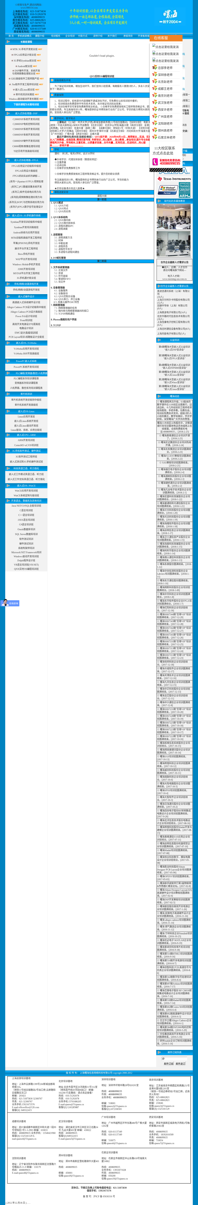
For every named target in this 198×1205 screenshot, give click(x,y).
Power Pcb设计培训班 (26, 316)
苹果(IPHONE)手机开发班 (26, 243)
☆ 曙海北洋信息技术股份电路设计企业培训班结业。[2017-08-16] (173, 822)
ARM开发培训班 (26, 440)
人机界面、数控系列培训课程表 (26, 388)
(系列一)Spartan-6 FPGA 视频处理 (26, 181)
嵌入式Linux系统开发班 (26, 421)
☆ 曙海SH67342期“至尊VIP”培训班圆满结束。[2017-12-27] (174, 629)
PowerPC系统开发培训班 (26, 367)
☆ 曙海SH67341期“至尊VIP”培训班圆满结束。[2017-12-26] (174, 636)
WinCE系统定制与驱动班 (26, 495)
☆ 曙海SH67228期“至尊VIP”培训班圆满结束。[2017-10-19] (174, 717)
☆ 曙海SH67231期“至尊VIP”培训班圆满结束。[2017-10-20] (174, 710)
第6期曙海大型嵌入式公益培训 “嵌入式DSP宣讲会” (174, 348)
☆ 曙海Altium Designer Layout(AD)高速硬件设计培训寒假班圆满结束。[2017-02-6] (174, 893)
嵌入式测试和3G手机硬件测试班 (26, 461)
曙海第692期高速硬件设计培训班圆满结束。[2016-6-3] (174, 1015)
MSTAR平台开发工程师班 (26, 273)
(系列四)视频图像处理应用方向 (26, 197)
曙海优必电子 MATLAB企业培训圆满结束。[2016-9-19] (174, 942)
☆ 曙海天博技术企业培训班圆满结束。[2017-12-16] (173, 677)
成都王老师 (165, 88)
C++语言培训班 (26, 515)
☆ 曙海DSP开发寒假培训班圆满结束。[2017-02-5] (173, 901)
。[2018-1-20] (171, 513)
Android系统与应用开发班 (26, 232)
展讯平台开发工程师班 (26, 248)
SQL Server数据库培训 (26, 534)
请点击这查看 (85, 1092)
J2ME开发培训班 (26, 269)
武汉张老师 (165, 102)
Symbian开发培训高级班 (26, 227)
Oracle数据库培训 (26, 529)
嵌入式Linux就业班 (25, 89)
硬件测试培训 (26, 543)
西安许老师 (165, 109)
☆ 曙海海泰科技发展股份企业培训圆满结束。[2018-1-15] (173, 545)
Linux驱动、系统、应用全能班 (26, 430)
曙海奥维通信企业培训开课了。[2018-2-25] (176, 437)
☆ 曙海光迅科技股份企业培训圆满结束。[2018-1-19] (173, 518)
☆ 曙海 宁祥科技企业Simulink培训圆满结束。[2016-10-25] (174, 935)
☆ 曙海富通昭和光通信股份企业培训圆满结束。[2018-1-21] (173, 505)
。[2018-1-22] (175, 499)
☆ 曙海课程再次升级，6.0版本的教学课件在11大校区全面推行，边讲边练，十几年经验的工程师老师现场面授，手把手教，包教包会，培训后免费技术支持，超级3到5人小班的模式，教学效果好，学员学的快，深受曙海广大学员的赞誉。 (174, 410)
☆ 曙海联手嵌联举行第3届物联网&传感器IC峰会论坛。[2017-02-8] (174, 885)
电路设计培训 (26, 328)
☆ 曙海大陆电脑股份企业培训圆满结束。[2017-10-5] (173, 785)
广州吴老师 (165, 116)
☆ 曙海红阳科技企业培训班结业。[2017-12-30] (172, 609)
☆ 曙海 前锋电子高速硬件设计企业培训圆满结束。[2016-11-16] (174, 914)
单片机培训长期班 (25, 94)
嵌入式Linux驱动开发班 (26, 425)
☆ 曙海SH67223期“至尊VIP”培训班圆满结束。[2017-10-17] (174, 731)
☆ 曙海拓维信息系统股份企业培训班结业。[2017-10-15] (173, 744)
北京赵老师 (165, 81)
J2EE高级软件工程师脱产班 (25, 78)
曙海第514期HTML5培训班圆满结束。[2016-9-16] (174, 955)
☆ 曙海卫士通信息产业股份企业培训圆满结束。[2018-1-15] (173, 538)
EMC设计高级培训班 (26, 332)
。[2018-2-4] (178, 472)
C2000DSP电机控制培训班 (26, 124)
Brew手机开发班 (26, 254)
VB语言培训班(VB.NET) (26, 564)
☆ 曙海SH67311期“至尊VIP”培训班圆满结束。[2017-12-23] (174, 656)
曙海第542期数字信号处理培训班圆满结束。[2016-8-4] (174, 978)
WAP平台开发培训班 (26, 259)
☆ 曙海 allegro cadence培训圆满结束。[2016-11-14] (174, 921)
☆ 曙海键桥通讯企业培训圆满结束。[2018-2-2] (174, 484)
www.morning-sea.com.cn (174, 279)
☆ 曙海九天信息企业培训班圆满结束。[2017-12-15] (173, 683)
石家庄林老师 (166, 137)
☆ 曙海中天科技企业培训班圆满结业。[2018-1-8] (173, 595)
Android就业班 (25, 66)
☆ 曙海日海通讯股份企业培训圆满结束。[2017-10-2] (173, 805)
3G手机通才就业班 (26, 278)
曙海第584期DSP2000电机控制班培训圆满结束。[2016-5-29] (174, 1029)
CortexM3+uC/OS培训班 (26, 445)
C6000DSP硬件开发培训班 (26, 141)
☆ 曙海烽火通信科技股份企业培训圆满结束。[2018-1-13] (173, 559)
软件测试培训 (26, 539)
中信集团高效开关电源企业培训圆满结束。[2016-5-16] (173, 1035)
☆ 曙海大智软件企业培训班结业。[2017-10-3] (172, 798)
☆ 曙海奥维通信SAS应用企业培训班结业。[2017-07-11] (173, 838)
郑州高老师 (165, 130)
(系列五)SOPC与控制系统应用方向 (26, 202)
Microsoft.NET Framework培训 (26, 552)
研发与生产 (23, 4)
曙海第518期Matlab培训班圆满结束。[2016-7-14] (174, 1001)
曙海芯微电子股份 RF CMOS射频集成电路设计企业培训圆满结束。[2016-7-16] (174, 993)
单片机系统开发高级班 (26, 405)
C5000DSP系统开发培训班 (26, 129)
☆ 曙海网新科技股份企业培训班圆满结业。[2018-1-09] (173, 589)
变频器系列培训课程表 (26, 383)
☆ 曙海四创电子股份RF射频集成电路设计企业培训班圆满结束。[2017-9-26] (174, 813)
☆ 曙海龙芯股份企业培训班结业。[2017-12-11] (172, 697)
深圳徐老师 (165, 74)
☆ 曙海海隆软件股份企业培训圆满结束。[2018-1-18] (173, 525)
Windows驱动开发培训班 (26, 556)
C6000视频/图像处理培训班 (26, 146)
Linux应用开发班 (26, 416)
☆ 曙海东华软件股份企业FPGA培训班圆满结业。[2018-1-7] (174, 602)
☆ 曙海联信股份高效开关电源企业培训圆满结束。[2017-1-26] (173, 908)
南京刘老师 (165, 95)
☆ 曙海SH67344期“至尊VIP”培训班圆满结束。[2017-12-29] (174, 616)
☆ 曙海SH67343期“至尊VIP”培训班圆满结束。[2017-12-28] (174, 623)
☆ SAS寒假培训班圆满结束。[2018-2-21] (174, 464)
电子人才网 (173, 276)
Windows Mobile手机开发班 (26, 264)
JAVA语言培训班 (26, 520)
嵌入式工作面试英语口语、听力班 (26, 474)
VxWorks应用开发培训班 (26, 348)
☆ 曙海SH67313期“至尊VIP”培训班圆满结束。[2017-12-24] (174, 650)
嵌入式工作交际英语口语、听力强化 (26, 479)
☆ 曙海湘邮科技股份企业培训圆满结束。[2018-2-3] (174, 477)
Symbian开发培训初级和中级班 (26, 222)
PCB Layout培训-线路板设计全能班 (26, 337)
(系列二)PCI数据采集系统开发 (26, 186)
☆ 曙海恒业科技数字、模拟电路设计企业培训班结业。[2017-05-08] (173, 860)
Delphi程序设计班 (26, 560)
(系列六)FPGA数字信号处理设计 (26, 207)
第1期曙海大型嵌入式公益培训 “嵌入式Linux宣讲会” (174, 388)
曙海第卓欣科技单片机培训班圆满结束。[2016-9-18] (173, 948)
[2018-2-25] (183, 431)
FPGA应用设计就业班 (25, 55)
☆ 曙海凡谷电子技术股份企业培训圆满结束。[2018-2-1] (174, 491)
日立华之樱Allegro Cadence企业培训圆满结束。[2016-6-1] (174, 1022)
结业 (169, 472)
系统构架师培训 (26, 548)
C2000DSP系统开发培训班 (26, 119)
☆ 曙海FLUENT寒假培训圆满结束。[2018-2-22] (174, 457)
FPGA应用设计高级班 (26, 171)
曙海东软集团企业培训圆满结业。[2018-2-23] (176, 450)
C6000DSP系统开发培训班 (26, 134)
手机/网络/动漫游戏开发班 (26, 289)
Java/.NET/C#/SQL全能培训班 (26, 505)
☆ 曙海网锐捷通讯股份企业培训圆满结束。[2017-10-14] (173, 751)
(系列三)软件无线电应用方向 (26, 192)
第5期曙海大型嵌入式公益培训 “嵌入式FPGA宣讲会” (174, 357)
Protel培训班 (26, 320)
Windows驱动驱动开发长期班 (24, 99)
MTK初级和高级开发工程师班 (26, 237)
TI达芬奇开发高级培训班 (26, 151)
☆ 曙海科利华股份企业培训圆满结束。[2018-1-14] (173, 552)
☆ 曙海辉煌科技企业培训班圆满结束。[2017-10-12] (173, 765)
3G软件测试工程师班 (26, 456)
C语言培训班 (26, 510)
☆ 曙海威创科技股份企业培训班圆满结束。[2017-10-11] (173, 771)
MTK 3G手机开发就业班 (25, 49)
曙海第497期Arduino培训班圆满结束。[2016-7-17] (174, 985)
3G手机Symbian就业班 (25, 60)
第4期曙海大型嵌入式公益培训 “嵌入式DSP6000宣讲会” (174, 366)
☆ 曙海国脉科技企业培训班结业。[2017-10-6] (172, 778)
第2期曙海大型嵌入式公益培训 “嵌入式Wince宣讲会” (174, 381)
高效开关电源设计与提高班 (26, 324)
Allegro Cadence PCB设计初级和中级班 (26, 307)
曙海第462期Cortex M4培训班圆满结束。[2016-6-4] (174, 1008)
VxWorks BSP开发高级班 (26, 353)
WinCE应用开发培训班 (26, 490)
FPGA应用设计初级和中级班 (26, 166)
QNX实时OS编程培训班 (26, 569)
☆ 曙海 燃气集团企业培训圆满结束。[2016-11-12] (174, 928)
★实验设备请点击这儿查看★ (70, 188)
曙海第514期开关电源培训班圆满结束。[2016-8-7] (174, 962)
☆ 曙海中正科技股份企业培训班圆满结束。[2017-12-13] (173, 690)
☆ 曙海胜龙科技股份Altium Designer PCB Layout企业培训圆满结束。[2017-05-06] (174, 869)
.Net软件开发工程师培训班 (24, 84)
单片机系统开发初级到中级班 (26, 400)
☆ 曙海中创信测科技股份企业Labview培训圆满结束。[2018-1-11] (173, 574)
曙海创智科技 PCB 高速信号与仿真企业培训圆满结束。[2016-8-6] (174, 970)
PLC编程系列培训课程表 (26, 378)
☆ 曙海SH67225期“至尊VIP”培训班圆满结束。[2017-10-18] (174, 724)
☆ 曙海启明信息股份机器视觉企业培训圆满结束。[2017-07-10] (173, 845)
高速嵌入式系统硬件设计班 (26, 302)
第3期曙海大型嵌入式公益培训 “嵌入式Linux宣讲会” (174, 373)
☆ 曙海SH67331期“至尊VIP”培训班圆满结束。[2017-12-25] (174, 643)
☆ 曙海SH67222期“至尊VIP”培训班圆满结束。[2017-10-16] (174, 738)
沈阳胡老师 (165, 123)
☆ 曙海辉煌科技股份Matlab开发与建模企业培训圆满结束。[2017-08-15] (174, 830)
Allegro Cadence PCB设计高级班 (26, 312)
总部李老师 (165, 67)
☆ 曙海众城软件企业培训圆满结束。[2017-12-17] (173, 670)
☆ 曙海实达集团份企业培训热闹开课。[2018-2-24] (174, 444)
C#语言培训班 (26, 524)
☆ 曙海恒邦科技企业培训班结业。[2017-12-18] (172, 663)
